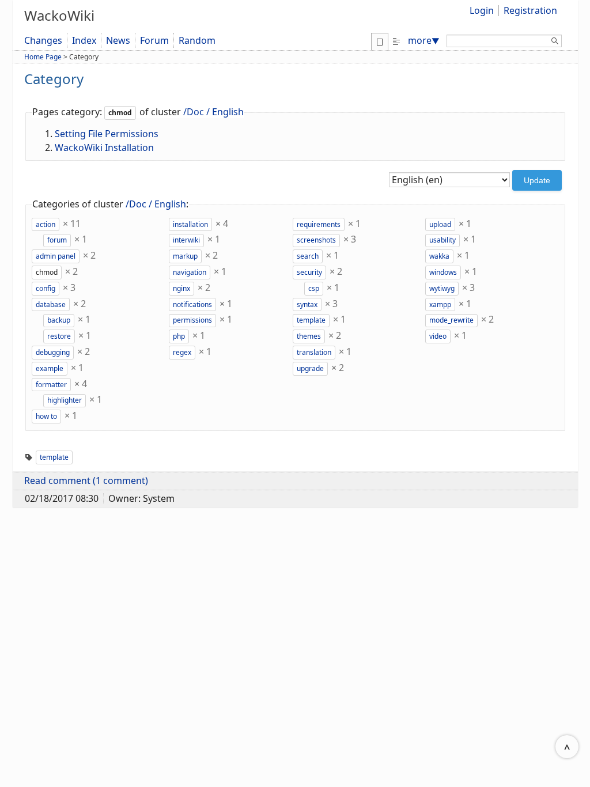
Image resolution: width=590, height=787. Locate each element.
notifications (192, 304)
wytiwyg (442, 288)
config (45, 288)
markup (185, 256)
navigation (189, 272)
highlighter (64, 400)
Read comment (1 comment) (86, 480)
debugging (53, 352)
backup (58, 320)
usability (442, 240)
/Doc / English (213, 111)
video (438, 336)
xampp (440, 304)
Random (197, 40)
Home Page (43, 57)
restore (59, 336)
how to (46, 416)
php (179, 336)
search (308, 256)
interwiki (186, 240)
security (309, 272)
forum (57, 240)
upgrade (310, 368)
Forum (154, 40)
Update (537, 180)
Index (84, 40)
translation (314, 352)
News (118, 40)
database (51, 304)
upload (440, 224)
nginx (181, 288)
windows (443, 272)
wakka (439, 256)
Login (482, 10)
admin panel (55, 256)
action (45, 224)
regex (182, 352)
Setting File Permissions (106, 133)
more (424, 40)
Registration (530, 10)
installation (190, 224)
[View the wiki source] (396, 40)
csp (313, 288)
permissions (192, 320)
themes (309, 336)
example (49, 368)
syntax (307, 304)
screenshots (316, 240)
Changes (43, 40)
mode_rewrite (451, 320)
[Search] (555, 42)
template (311, 320)
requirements (319, 224)
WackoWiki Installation (104, 147)
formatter (51, 384)
